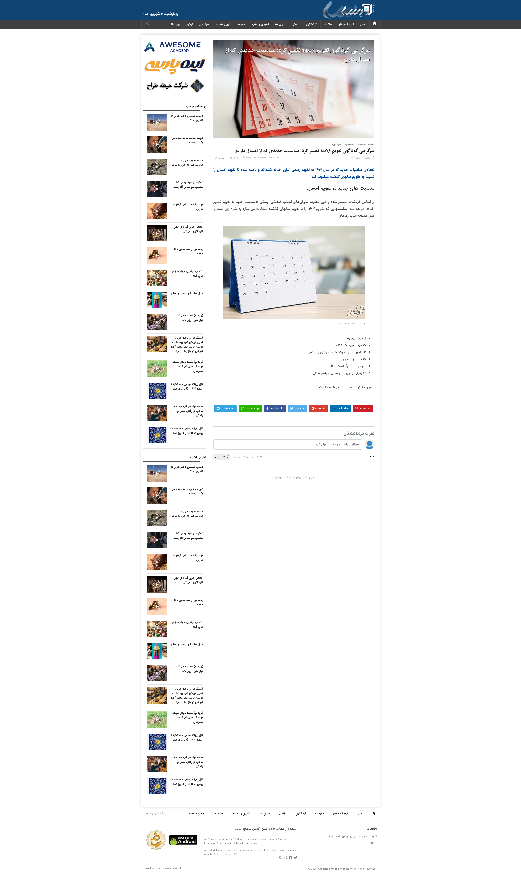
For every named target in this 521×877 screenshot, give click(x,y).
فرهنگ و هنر (346, 24)
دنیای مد (280, 24)
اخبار (363, 24)
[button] (147, 24)
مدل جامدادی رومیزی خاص (186, 293)
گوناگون (336, 144)
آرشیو (189, 24)
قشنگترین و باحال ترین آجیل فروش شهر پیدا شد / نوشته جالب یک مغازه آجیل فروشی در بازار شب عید (186, 344)
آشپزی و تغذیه (260, 24)
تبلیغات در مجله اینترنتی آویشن (359, 836)
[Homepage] (374, 24)
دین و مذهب (223, 24)
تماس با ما (334, 836)
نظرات (221, 158)
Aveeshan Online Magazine (335, 869)
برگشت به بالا (157, 814)
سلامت (328, 24)
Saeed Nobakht (174, 869)
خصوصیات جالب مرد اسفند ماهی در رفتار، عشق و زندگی (187, 411)
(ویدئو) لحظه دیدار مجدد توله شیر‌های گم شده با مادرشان (187, 366)
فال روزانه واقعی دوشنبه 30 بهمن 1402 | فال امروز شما (186, 430)
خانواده (241, 24)
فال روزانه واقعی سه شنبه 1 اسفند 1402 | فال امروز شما (187, 386)
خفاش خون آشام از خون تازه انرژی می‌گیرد (188, 229)
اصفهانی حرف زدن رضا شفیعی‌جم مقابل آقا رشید (188, 184)
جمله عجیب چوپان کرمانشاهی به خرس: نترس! (186, 162)
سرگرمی (204, 24)
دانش (295, 24)
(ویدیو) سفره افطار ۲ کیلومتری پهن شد (190, 317)
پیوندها (175, 24)
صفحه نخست (366, 144)
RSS (374, 843)
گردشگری (311, 24)
